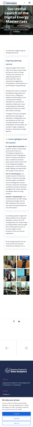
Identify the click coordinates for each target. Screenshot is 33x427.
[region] (16, 412)
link (24, 246)
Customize (16, 418)
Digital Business (25, 26)
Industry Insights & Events (10, 28)
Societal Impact (24, 30)
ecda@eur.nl (6, 394)
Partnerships (23, 28)
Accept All (16, 414)
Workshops (16, 31)
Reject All (16, 423)
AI (18, 26)
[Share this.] (14, 321)
